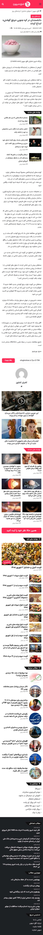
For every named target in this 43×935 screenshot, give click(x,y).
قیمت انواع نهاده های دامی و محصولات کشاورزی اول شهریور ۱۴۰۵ (17, 627)
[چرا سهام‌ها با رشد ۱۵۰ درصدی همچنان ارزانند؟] (35, 678)
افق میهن (36, 11)
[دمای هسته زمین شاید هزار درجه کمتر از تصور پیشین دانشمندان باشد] (11, 484)
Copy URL (8, 360)
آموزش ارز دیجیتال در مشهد (29, 795)
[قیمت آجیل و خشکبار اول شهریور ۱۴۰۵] (35, 618)
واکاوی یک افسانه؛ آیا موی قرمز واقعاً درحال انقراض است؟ (33, 468)
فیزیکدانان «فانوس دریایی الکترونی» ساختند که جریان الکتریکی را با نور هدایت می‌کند (12, 517)
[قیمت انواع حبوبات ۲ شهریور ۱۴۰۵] (35, 579)
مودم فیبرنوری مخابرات (31, 792)
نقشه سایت (37, 926)
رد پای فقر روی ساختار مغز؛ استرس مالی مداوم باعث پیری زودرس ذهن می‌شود (31, 493)
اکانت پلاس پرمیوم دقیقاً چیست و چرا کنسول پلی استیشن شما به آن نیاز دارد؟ (15, 648)
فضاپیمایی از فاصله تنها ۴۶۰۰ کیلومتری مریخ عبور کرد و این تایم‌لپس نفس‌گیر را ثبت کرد (31, 516)
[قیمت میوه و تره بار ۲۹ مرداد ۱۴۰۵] (35, 659)
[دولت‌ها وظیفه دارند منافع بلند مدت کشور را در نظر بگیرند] (35, 773)
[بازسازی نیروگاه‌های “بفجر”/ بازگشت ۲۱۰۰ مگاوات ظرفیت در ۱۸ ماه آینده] (35, 759)
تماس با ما (37, 919)
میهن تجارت (36, 930)
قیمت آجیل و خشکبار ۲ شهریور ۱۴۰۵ (26, 567)
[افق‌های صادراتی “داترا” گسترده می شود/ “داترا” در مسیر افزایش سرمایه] (35, 746)
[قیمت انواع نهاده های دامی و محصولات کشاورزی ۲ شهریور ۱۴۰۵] (35, 598)
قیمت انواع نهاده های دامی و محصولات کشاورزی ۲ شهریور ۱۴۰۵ (15, 596)
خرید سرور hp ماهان (32, 805)
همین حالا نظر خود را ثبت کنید (21, 530)
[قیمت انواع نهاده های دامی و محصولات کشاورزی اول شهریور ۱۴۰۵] (35, 627)
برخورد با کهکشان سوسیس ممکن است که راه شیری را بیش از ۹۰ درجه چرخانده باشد (12, 469)
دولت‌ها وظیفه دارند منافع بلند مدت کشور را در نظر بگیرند (15, 769)
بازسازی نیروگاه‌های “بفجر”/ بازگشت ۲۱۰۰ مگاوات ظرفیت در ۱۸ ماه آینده (15, 755)
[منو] (40, 5)
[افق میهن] (21, 4)
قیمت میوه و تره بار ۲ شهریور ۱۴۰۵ (15, 585)
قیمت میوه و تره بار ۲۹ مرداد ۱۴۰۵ (15, 656)
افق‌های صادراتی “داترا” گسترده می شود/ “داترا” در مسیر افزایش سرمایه (15, 742)
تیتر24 (37, 788)
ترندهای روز (16, 11)
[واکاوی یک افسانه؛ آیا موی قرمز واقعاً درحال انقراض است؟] (31, 459)
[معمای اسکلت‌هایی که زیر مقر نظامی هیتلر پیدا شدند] (35, 120)
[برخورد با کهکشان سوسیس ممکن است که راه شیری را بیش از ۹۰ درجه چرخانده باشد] (11, 459)
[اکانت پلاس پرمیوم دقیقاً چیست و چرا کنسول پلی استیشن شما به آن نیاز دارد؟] (35, 648)
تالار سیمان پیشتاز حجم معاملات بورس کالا (15, 687)
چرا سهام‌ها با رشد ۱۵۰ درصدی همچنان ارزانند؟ (17, 674)
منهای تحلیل (26, 11)
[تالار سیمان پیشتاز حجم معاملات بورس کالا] (35, 691)
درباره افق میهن (35, 923)
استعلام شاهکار (34, 799)
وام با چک (36, 812)
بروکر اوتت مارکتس (33, 809)
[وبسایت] (21, 386)
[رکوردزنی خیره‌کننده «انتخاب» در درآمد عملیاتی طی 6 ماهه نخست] (35, 719)
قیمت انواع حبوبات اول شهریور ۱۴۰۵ (17, 606)
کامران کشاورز (21, 382)
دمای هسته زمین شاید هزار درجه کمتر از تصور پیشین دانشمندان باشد (12, 493)
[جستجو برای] (3, 5)
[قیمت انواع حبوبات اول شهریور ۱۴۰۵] (35, 608)
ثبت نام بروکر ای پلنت (31, 802)
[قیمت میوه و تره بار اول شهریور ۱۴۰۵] (35, 638)
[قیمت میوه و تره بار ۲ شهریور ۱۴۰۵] (35, 588)
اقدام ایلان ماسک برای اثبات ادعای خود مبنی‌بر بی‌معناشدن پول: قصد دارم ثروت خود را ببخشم (15, 143)
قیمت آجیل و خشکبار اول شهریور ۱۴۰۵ (16, 616)
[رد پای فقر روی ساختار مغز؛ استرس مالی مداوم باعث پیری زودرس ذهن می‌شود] (31, 484)
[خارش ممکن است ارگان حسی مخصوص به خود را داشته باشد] (35, 131)
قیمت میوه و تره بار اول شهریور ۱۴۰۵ (16, 636)
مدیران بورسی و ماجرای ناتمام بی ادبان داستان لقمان (16, 728)
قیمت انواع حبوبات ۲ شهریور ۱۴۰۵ (15, 575)
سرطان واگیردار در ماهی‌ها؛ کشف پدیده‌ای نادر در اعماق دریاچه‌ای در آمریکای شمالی (17, 158)
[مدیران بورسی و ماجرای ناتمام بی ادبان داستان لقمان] (35, 732)
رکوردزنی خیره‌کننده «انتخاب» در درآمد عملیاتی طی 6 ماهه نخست (16, 715)
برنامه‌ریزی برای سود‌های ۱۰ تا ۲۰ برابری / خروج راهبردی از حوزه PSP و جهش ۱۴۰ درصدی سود (15, 702)
